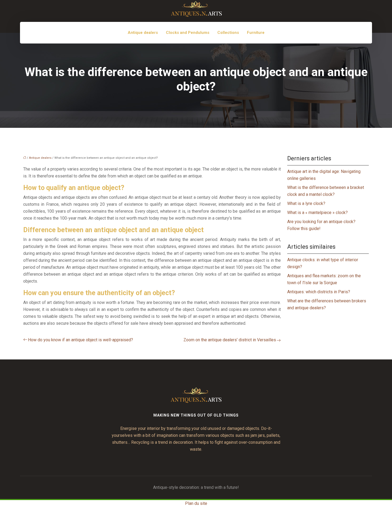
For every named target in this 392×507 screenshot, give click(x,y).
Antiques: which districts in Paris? (318, 291)
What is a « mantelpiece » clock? (317, 212)
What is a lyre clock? (306, 203)
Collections (228, 32)
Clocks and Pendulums (187, 32)
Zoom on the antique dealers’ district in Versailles (229, 339)
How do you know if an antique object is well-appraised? (80, 339)
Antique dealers (143, 32)
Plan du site (196, 503)
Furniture (256, 32)
